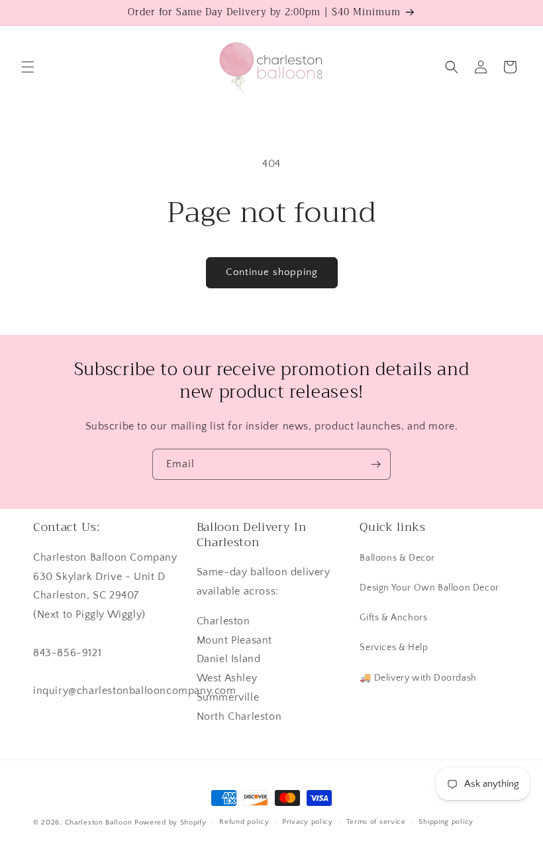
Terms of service (376, 822)
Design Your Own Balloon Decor (429, 588)
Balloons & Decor (397, 558)
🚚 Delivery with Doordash (418, 678)
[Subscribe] (375, 464)
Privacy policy (307, 822)
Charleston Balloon (98, 822)
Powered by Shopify (170, 822)
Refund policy (244, 822)
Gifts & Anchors (393, 617)
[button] (27, 67)
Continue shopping (272, 272)
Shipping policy (446, 822)
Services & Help (394, 647)
